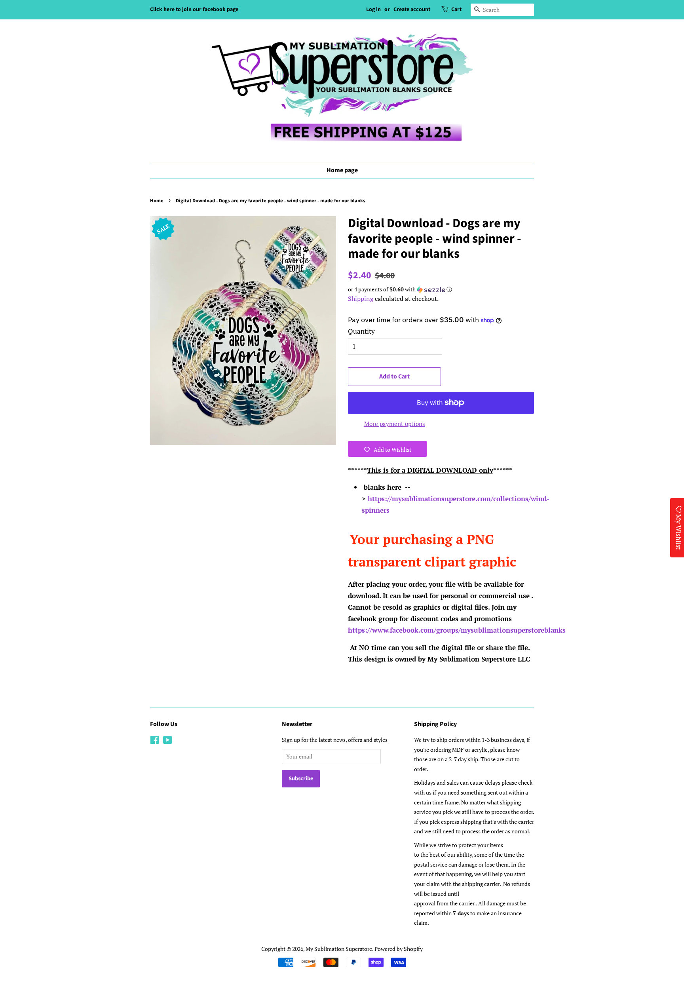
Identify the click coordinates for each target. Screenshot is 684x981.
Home (156, 200)
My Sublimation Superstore (339, 948)
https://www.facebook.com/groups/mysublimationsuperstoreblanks (457, 630)
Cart (456, 9)
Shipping (360, 298)
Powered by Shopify (398, 948)
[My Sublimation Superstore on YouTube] (167, 741)
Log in (373, 9)
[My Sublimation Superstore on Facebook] (154, 741)
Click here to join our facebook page (194, 9)
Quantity (361, 331)
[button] (441, 289)
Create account (411, 9)
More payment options (394, 424)
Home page (342, 170)
